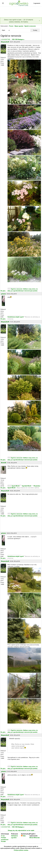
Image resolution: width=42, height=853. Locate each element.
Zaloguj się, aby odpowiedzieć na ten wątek (21, 830)
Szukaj (35, 30)
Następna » (21, 39)
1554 (16, 39)
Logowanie (37, 3)
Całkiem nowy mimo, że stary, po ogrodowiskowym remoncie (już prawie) (23, 290)
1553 (13, 39)
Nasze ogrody (19, 26)
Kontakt (3, 841)
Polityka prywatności (4, 838)
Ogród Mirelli (16, 486)
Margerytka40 (5, 42)
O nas (3, 836)
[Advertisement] (21, 12)
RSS (24, 836)
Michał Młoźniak (34, 837)
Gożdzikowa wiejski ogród (16, 317)
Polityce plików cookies (21, 850)
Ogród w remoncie (30, 26)
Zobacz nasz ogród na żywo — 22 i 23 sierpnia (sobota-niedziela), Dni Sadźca (18, 21)
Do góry (3, 291)
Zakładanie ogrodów (14, 837)
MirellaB (3, 463)
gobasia (3, 294)
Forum (11, 26)
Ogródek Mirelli (26, 486)
